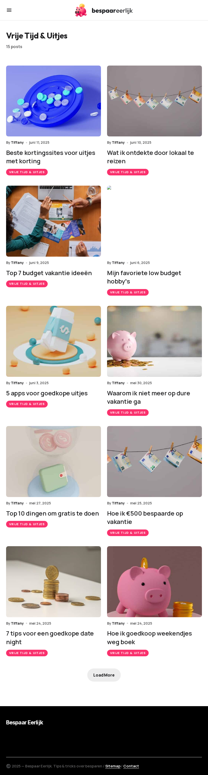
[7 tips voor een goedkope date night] (53, 581)
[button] (9, 10)
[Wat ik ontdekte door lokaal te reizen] (154, 101)
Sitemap (112, 766)
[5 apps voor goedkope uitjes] (53, 341)
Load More (104, 675)
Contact (131, 766)
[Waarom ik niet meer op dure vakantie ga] (154, 341)
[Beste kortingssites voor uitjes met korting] (53, 101)
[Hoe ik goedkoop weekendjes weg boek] (154, 581)
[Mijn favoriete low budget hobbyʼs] (154, 221)
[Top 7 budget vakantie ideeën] (53, 221)
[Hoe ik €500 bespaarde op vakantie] (154, 461)
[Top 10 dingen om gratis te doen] (53, 461)
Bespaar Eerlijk (24, 722)
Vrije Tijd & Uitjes (27, 172)
